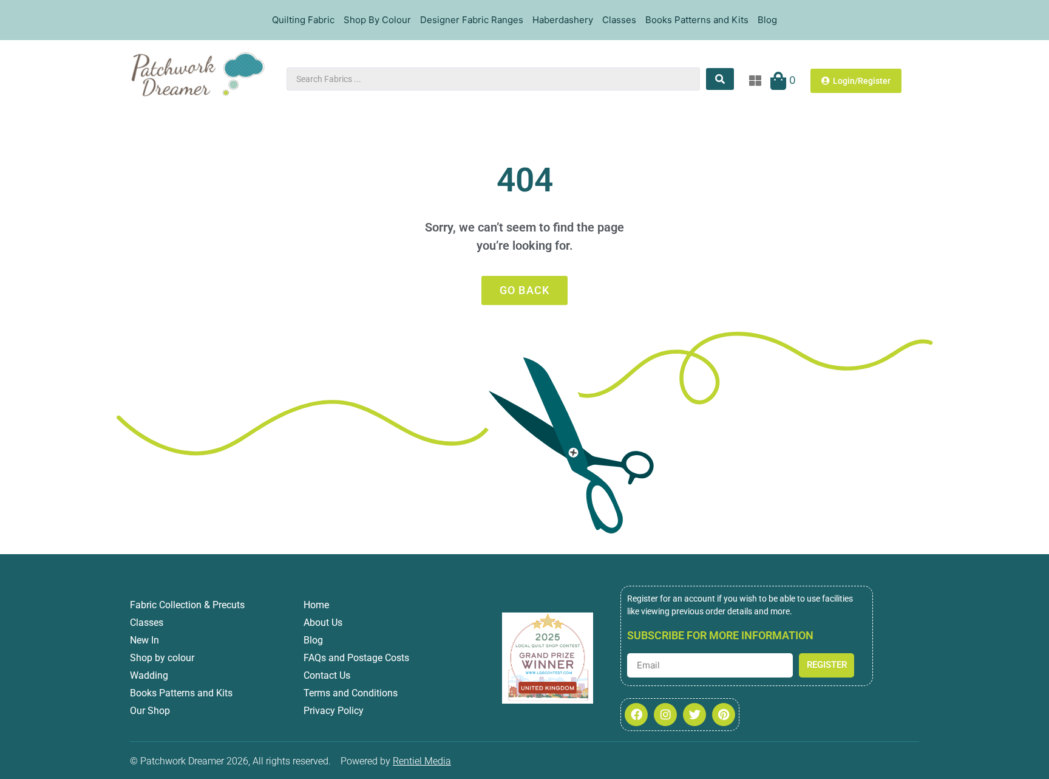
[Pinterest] (723, 714)
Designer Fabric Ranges (471, 20)
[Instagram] (665, 714)
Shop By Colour (377, 20)
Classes (619, 20)
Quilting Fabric (303, 20)
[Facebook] (636, 714)
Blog (767, 20)
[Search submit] (720, 79)
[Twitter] (694, 714)
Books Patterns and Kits (697, 20)
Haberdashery (562, 20)
